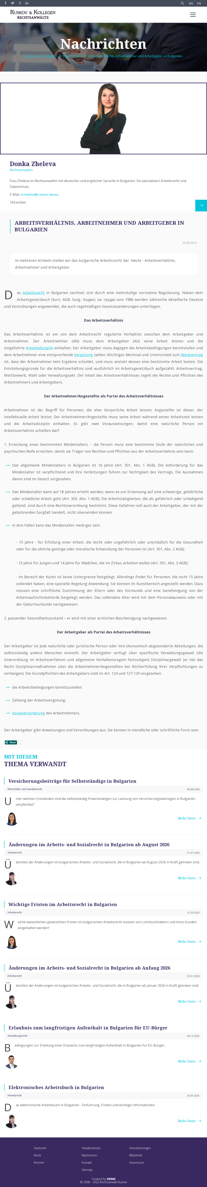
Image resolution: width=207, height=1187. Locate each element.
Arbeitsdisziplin (39, 347)
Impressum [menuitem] (136, 1162)
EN (199, 3)
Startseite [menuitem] (40, 1148)
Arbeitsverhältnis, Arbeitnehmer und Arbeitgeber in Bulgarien (135, 56)
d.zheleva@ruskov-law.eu (40, 194)
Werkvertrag (192, 354)
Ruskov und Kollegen (41, 56)
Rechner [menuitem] (39, 1162)
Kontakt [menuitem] (87, 1162)
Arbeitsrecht (34, 292)
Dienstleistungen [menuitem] (140, 1148)
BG (191, 3)
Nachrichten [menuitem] (89, 1155)
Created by (104, 1179)
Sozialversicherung (28, 713)
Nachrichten (72, 56)
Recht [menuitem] (37, 1155)
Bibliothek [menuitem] (135, 1155)
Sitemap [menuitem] (87, 1170)
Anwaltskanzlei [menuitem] (91, 1148)
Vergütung (83, 354)
